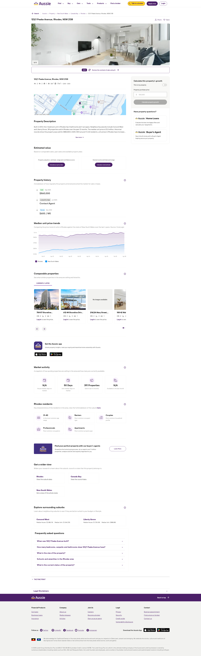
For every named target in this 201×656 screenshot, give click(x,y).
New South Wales (62, 13)
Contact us (148, 618)
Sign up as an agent (95, 618)
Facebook (69, 630)
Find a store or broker (152, 615)
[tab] (43, 283)
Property (52, 13)
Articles (62, 618)
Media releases (65, 615)
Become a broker (94, 615)
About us (63, 612)
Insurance (35, 618)
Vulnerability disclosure (124, 622)
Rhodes (83, 13)
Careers (91, 612)
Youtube (81, 630)
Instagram (93, 630)
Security (119, 615)
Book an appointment (152, 612)
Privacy (118, 612)
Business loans (37, 615)
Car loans (34, 612)
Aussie (44, 13)
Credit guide (120, 618)
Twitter (45, 630)
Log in (39, 319)
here (99, 408)
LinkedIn (58, 630)
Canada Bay (74, 13)
